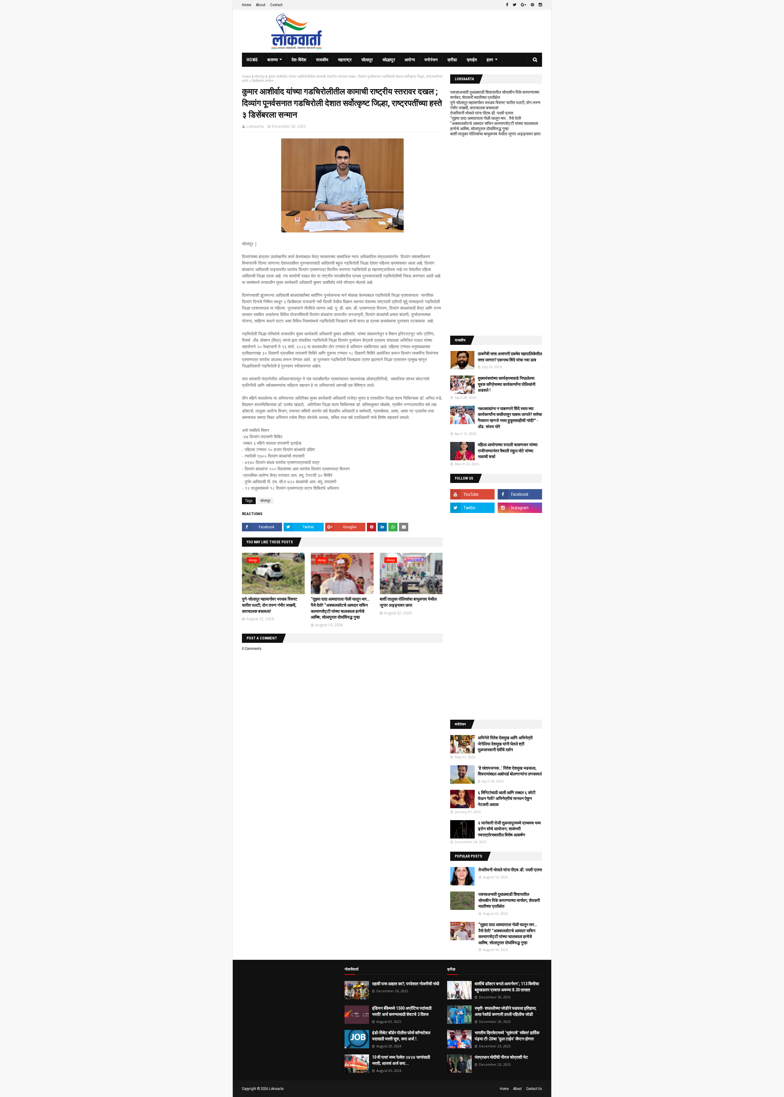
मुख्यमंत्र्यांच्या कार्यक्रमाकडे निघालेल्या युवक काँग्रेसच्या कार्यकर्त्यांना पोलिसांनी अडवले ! (506, 384)
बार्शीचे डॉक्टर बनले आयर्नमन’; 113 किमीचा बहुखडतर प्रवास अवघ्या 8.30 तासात (507, 986)
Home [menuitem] (252, 59)
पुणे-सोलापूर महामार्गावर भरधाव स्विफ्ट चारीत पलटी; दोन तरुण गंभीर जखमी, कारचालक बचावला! (269, 605)
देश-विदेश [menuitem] (299, 59)
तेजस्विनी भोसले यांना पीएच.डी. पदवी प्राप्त (481, 113)
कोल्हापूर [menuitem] (389, 59)
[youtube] (472, 494)
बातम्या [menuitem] (272, 59)
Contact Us (534, 1089)
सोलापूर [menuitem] (367, 59)
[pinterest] (532, 5)
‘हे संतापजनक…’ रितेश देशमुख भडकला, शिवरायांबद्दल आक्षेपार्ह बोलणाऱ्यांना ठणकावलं (510, 771)
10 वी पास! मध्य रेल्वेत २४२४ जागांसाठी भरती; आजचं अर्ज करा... (401, 1060)
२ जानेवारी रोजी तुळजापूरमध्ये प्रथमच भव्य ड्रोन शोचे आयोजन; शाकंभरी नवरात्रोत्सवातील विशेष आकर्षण (509, 828)
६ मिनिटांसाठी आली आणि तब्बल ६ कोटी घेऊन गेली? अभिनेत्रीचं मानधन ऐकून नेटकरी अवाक (506, 798)
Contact (276, 4)
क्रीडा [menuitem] (452, 59)
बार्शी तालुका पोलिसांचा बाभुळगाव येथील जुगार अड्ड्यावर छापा (495, 133)
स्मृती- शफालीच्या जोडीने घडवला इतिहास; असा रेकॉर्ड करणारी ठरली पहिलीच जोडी (506, 1011)
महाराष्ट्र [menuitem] (345, 59)
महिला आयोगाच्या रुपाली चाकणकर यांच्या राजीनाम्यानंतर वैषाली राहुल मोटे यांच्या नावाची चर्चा (507, 450)
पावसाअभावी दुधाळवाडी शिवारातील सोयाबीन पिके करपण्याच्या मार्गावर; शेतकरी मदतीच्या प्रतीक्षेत (494, 95)
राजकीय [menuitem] (322, 59)
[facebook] (507, 5)
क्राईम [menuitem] (472, 59)
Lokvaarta (255, 126)
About (261, 4)
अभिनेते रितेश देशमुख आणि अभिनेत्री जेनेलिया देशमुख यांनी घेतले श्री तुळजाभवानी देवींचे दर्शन (505, 743)
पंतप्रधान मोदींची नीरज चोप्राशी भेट (501, 1057)
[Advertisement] (496, 236)
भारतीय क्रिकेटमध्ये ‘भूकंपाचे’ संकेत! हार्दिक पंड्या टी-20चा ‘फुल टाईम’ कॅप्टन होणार (507, 1035)
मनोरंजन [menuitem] (431, 59)
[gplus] (523, 5)
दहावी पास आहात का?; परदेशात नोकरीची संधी (405, 983)
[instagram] (539, 5)
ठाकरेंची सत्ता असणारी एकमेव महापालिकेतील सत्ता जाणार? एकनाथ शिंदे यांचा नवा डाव (510, 356)
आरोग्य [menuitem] (410, 59)
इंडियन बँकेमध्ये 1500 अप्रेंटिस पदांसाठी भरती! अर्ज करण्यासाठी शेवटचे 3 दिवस (402, 1011)
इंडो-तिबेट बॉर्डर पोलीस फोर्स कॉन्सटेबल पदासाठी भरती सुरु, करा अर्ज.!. (401, 1035)
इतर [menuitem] (490, 59)
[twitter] (514, 5)
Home (246, 4)
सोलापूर (259, 76)
